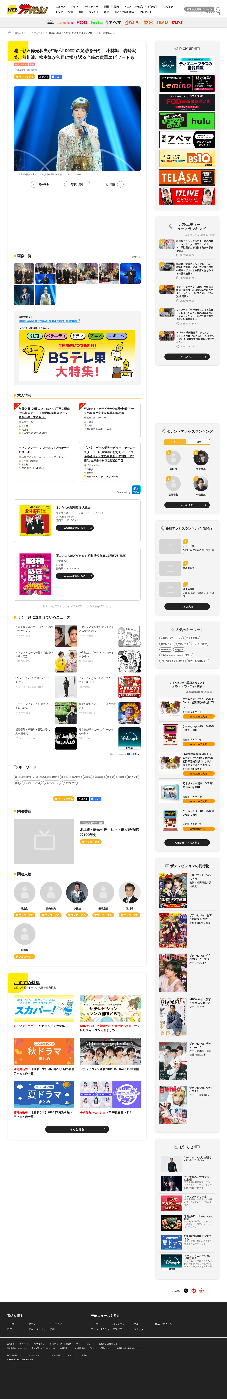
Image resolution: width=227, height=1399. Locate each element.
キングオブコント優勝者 (172, 661)
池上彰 (64, 777)
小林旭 (87, 777)
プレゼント (146, 11)
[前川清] (130, 899)
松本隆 (121, 777)
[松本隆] (25, 941)
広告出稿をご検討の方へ (17, 1348)
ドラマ (74, 6)
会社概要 (10, 1344)
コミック (168, 6)
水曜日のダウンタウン (171, 638)
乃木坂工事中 (192, 638)
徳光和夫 (76, 777)
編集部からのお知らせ (108, 1344)
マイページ (24, 1344)
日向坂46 (179, 649)
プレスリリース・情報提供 (60, 1344)
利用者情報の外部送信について (129, 1348)
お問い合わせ (39, 1344)
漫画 (106, 11)
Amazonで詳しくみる (74, 527)
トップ (59, 11)
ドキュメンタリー (38, 1329)
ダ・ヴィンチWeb (53, 1355)
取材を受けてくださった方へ (43, 1348)
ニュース (60, 6)
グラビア (153, 6)
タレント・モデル (31, 783)
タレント (94, 11)
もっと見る (77, 1129)
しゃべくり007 (200, 644)
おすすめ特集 (27, 982)
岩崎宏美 (99, 777)
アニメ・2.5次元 (133, 6)
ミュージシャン (52, 783)
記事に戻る (77, 184)
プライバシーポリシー (85, 1344)
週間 (199, 441)
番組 (81, 11)
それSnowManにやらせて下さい (176, 655)
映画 (106, 6)
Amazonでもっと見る (187, 842)
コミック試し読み (124, 11)
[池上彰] (25, 899)
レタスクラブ (71, 1355)
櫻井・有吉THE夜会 (197, 661)
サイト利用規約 (79, 1348)
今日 (175, 441)
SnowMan (166, 649)
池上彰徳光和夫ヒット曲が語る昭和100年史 (36, 777)
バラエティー (91, 6)
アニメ (32, 1324)
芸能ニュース (21, 32)
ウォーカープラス (34, 1355)
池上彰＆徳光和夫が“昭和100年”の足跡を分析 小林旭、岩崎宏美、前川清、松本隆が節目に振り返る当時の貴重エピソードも (109, 32)
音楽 (116, 6)
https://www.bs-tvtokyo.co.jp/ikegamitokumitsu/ (48, 320)
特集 (70, 11)
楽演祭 (84, 1355)
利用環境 (63, 1348)
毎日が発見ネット (14, 1355)
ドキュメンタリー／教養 (92, 822)
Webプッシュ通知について (101, 1348)
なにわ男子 (183, 644)
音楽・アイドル (163, 1324)
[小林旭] (77, 899)
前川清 (110, 777)
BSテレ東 (133, 777)
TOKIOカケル (167, 644)
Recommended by (118, 754)
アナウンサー (69, 783)
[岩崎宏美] (103, 899)
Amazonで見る (198, 716)
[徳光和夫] (51, 899)
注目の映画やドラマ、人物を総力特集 (35, 987)
